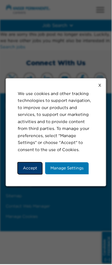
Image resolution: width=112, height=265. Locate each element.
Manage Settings (67, 168)
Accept (30, 168)
